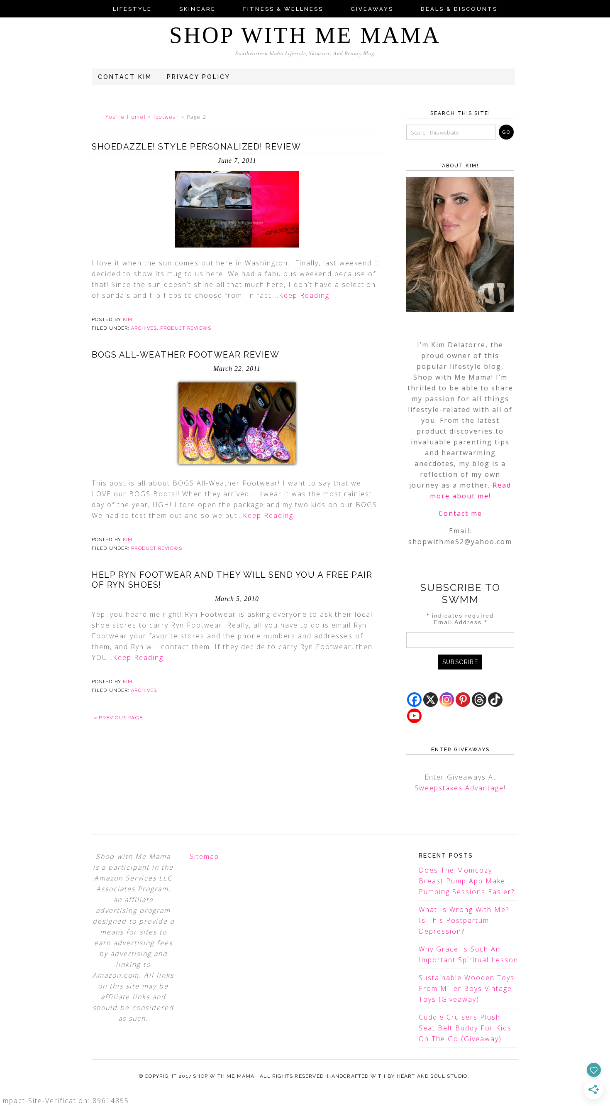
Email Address (460, 622)
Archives (144, 328)
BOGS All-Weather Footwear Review (185, 355)
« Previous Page (118, 718)
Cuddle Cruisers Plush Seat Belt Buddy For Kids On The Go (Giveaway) (465, 1028)
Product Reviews (185, 328)
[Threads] (479, 699)
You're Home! (125, 116)
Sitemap (204, 856)
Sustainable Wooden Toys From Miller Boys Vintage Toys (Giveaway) (467, 988)
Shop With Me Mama (305, 35)
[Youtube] (414, 716)
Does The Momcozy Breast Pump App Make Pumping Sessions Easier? (467, 881)
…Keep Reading (301, 295)
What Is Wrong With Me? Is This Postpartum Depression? (464, 920)
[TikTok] (495, 699)
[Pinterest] (463, 699)
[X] (430, 699)
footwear (166, 116)
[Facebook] (414, 699)
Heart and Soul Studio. (433, 1076)
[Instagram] (446, 699)
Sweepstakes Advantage (459, 787)
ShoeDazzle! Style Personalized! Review (196, 147)
